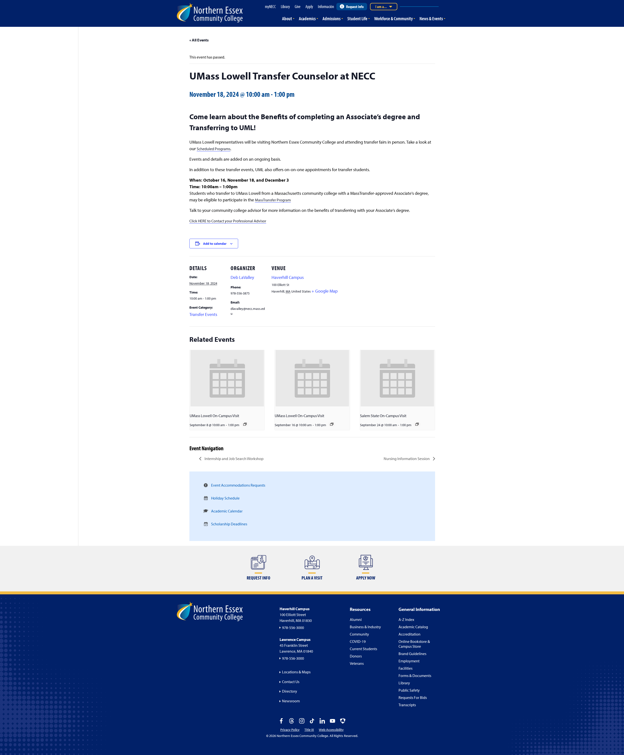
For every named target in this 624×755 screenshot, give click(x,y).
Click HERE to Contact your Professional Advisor (227, 220)
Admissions (331, 18)
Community (359, 634)
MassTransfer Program (273, 199)
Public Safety (409, 690)
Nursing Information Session (407, 458)
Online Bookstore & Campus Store (414, 644)
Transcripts (407, 704)
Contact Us (290, 681)
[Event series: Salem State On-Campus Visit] (417, 424)
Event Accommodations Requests (238, 485)
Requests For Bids (413, 697)
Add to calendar (214, 243)
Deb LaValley (242, 277)
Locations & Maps (296, 671)
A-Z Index (406, 619)
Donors (356, 656)
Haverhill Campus (288, 277)
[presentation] (227, 378)
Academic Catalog (413, 626)
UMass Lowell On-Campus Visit (214, 415)
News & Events (431, 18)
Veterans (357, 663)
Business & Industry (365, 626)
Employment (409, 660)
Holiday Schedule (225, 498)
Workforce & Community (393, 18)
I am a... (381, 6)
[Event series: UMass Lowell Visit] (245, 424)
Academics (307, 18)
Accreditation (409, 634)
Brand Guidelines (412, 653)
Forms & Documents (415, 675)
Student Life (357, 18)
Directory (289, 691)
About (287, 18)
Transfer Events (203, 314)
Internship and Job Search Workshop (233, 458)
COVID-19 (358, 641)
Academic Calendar (227, 511)
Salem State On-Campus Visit (383, 415)
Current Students (363, 648)
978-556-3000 (293, 627)
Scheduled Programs (213, 148)
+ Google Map (325, 291)
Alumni (356, 619)
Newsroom (291, 700)
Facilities (405, 668)
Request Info (355, 6)
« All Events (199, 40)
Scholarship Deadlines (229, 523)
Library (404, 682)
